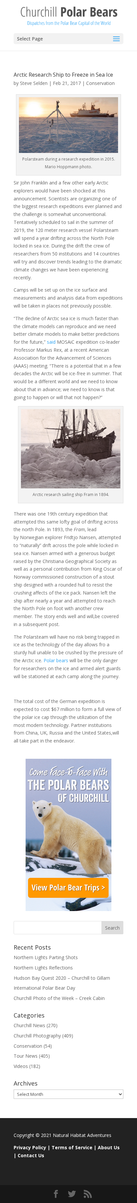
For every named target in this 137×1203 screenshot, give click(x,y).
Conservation (100, 83)
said (51, 342)
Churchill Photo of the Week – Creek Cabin (59, 998)
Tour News (26, 1056)
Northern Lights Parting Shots (46, 957)
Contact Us (31, 1155)
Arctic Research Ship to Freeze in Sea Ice (63, 74)
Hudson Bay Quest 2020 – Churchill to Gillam (62, 978)
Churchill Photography (37, 1035)
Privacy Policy (30, 1147)
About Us (109, 1147)
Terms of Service (72, 1147)
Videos (21, 1066)
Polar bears (55, 660)
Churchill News (29, 1025)
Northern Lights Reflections (43, 967)
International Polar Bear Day (44, 988)
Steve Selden (34, 83)
